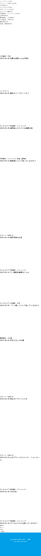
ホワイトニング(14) (7, 9)
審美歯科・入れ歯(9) (7, 17)
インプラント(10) (6, 1)
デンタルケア (4, 126)
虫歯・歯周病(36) (6, 23)
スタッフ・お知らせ (7, 235)
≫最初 (2, 531)
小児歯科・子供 (5, 56)
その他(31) (4, 5)
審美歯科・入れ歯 (6, 338)
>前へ (2, 529)
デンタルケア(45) (6, 7)
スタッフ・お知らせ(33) (8, 3)
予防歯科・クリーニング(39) (10, 13)
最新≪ (2, 525)
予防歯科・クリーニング (17, 126)
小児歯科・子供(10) (7, 19)
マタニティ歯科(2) (6, 11)
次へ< (2, 527)
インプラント (4, 91)
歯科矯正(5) (4, 21)
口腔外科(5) (4, 15)
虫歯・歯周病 (21, 158)
